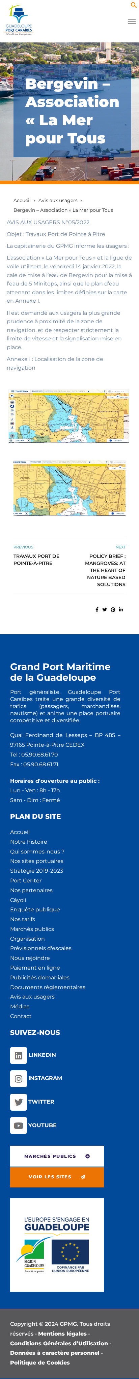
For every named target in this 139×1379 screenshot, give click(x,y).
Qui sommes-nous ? (37, 851)
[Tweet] (104, 610)
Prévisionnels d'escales (41, 948)
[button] (134, 6)
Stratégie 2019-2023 (36, 871)
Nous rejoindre (30, 958)
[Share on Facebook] (97, 610)
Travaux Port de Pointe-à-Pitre (36, 559)
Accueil (20, 832)
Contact (21, 1016)
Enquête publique (35, 909)
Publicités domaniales (40, 977)
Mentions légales (62, 1334)
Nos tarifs (22, 919)
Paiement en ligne (35, 968)
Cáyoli (18, 900)
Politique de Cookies (40, 1362)
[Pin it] (113, 610)
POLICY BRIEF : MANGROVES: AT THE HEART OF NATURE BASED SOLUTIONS (105, 570)
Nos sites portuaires (36, 861)
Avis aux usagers (32, 997)
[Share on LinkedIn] (121, 610)
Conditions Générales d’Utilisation (59, 1343)
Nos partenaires (31, 890)
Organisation (27, 939)
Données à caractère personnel (55, 1353)
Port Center (25, 880)
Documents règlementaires (47, 987)
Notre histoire (28, 842)
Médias (19, 1006)
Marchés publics (32, 929)
